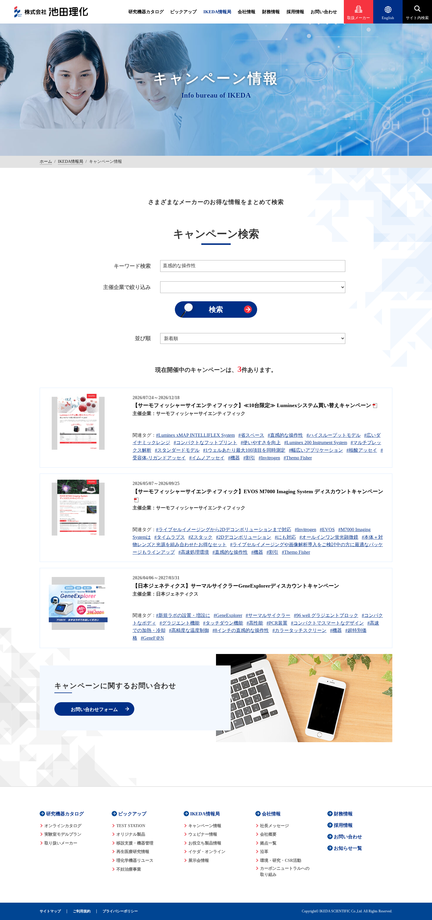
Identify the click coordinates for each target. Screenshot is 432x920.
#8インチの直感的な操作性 (240, 630)
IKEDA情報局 (217, 11)
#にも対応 (285, 537)
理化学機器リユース (134, 860)
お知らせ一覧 (348, 848)
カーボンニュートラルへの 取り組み (284, 871)
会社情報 (246, 11)
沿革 (264, 851)
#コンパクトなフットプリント (205, 442)
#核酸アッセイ (361, 450)
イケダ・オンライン (206, 851)
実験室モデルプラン (62, 834)
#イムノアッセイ (207, 457)
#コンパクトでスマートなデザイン (327, 622)
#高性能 (255, 622)
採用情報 (295, 11)
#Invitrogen (269, 457)
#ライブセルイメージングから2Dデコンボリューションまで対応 (223, 529)
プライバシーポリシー (120, 911)
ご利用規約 (82, 911)
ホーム (46, 161)
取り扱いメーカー (60, 843)
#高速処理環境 (193, 552)
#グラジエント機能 (180, 622)
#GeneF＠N (152, 637)
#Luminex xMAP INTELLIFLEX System (195, 435)
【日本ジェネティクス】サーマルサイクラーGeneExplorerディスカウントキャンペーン (236, 586)
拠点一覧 (268, 843)
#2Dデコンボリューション (243, 537)
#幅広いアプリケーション (316, 450)
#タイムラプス (169, 537)
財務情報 (271, 11)
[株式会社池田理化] (51, 11)
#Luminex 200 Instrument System (315, 442)
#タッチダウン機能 (223, 622)
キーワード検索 (132, 266)
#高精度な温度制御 (189, 630)
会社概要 (268, 834)
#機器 (234, 457)
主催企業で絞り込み (127, 287)
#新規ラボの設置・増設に (183, 615)
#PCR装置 (277, 622)
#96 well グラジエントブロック (326, 615)
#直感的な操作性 (285, 435)
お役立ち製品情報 (204, 843)
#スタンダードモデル (177, 450)
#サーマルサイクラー (268, 615)
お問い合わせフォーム (94, 709)
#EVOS (327, 529)
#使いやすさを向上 (261, 442)
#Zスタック (200, 537)
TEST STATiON (130, 826)
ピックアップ (183, 11)
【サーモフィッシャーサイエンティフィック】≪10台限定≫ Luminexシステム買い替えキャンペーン (252, 405)
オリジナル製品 (130, 834)
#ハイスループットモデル (334, 435)
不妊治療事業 (128, 869)
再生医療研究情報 (132, 851)
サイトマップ (50, 911)
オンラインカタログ (62, 826)
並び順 (143, 338)
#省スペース (251, 435)
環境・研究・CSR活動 (280, 860)
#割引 (249, 457)
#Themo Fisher (298, 457)
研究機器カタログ (146, 11)
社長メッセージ (274, 826)
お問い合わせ (324, 11)
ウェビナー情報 (202, 834)
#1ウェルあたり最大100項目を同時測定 (244, 450)
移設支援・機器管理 (134, 843)
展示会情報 (198, 860)
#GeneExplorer (228, 615)
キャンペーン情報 (204, 826)
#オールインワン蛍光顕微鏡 (328, 537)
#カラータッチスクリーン (299, 630)
